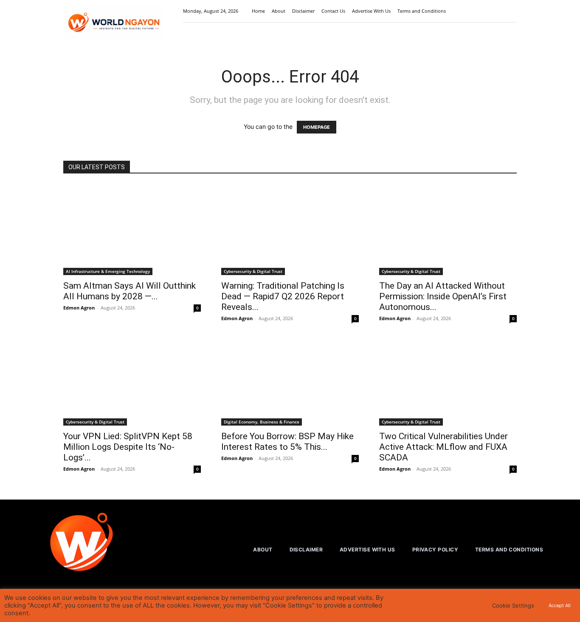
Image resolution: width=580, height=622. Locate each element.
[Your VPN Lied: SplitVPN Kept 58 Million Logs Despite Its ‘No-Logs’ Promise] (132, 380)
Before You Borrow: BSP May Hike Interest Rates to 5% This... (287, 441)
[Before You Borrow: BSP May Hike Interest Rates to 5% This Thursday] (290, 380)
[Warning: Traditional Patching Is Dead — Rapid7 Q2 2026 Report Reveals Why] (290, 230)
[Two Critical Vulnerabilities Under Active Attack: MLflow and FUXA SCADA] (448, 380)
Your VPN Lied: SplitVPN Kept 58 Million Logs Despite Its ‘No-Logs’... (127, 447)
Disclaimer (303, 11)
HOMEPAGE (316, 127)
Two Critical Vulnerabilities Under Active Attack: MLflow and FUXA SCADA (443, 447)
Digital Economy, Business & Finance (261, 422)
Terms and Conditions (421, 11)
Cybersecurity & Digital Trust (253, 271)
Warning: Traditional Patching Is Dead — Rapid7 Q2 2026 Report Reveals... (282, 296)
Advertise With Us (371, 11)
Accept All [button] (560, 605)
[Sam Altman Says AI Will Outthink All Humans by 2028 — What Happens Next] (132, 230)
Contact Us (333, 11)
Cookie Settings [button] (513, 605)
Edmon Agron (79, 307)
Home (258, 11)
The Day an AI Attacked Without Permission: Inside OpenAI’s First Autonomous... (443, 296)
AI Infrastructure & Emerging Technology (108, 271)
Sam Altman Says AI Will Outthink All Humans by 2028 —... (129, 291)
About (278, 11)
